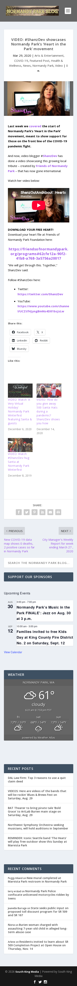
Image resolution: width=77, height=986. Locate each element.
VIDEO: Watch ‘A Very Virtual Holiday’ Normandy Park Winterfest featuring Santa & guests (20, 411)
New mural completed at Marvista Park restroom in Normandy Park (37, 879)
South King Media (27, 971)
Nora (11, 925)
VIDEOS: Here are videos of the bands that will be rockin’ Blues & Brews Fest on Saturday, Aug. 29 (37, 794)
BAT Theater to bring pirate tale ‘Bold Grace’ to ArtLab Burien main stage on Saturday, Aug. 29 (34, 811)
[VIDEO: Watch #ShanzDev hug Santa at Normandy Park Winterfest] (20, 445)
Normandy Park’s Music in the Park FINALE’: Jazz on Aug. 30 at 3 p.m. (44, 613)
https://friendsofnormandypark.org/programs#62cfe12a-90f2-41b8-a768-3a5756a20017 (39, 254)
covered (35, 126)
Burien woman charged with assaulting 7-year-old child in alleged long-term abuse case (37, 928)
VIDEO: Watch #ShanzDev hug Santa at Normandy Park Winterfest (18, 461)
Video (59, 65)
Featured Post (39, 61)
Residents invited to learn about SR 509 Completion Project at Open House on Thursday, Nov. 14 (38, 945)
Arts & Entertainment (49, 55)
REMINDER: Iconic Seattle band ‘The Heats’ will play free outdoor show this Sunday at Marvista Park (37, 841)
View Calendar (13, 652)
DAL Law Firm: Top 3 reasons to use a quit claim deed (37, 779)
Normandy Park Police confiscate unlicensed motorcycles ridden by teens (38, 894)
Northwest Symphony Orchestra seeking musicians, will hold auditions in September (38, 826)
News (27, 65)
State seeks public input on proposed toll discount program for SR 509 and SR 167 (38, 911)
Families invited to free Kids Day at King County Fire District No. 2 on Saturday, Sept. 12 (45, 637)
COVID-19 (21, 61)
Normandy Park (43, 65)
